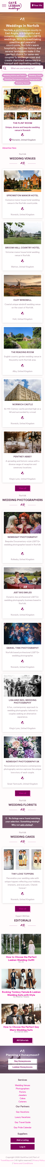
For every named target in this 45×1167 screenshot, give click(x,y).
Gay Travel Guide (22, 1122)
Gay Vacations (22, 1112)
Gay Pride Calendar (22, 1128)
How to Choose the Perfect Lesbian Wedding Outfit (21, 958)
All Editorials (22, 1040)
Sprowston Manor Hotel (22, 195)
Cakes (22, 1098)
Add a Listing (23, 1140)
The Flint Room (22, 123)
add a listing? (26, 825)
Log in (22, 1147)
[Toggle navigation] (4, 5)
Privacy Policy (39, 1160)
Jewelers (22, 1095)
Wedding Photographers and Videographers (22, 79)
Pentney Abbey (22, 457)
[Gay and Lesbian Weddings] (14, 5)
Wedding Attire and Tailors (14, 75)
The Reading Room (22, 352)
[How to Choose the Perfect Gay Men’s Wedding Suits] (21, 1014)
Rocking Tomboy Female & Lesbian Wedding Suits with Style (21, 993)
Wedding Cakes (35, 75)
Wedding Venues (22, 83)
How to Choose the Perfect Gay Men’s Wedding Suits (21, 1028)
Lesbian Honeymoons (22, 1067)
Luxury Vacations (22, 1117)
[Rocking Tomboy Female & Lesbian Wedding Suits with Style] (21, 979)
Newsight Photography (23, 537)
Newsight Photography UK (22, 762)
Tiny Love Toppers (22, 874)
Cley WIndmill (22, 300)
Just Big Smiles (22, 592)
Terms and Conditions (23, 1163)
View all (22, 488)
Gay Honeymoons (22, 1061)
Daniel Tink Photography (22, 648)
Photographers (22, 1089)
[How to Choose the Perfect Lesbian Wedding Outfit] (21, 944)
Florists (22, 1092)
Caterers (22, 1102)
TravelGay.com (7, 1160)
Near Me (37, 5)
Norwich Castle (22, 404)
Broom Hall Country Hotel (22, 248)
